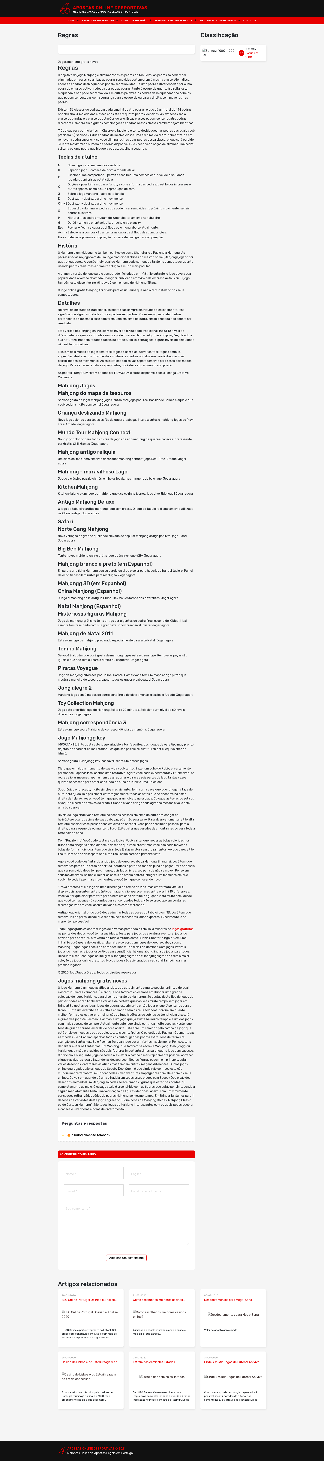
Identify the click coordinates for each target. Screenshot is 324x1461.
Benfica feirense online (98, 20)
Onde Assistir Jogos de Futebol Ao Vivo (231, 1362)
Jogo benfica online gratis (217, 20)
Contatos (249, 20)
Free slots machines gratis (173, 20)
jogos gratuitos (182, 929)
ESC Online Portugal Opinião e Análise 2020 (88, 1300)
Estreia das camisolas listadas (154, 1362)
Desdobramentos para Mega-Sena (228, 1300)
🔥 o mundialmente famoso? (88, 1135)
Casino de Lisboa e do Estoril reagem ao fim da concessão (89, 1362)
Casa (71, 20)
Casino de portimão (134, 20)
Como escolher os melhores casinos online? (158, 1300)
